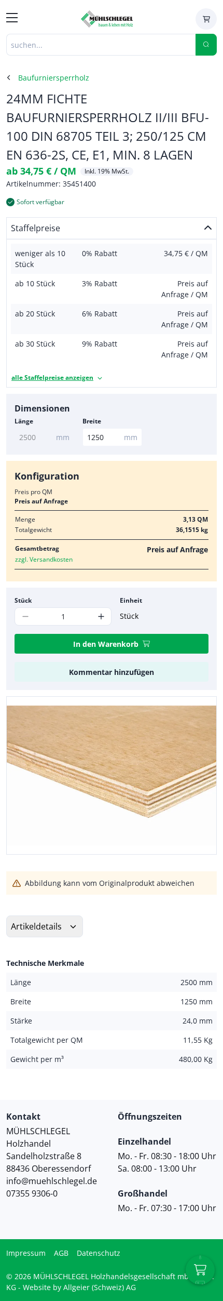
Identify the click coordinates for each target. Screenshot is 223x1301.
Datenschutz (98, 1253)
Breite (91, 421)
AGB (61, 1253)
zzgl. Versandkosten (44, 559)
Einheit (131, 600)
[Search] (206, 45)
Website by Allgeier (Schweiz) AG (79, 1287)
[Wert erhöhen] (101, 616)
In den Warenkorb (105, 644)
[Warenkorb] (206, 19)
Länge (24, 421)
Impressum (26, 1253)
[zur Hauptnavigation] (12, 19)
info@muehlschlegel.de (51, 1181)
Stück (23, 600)
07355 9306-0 (32, 1193)
